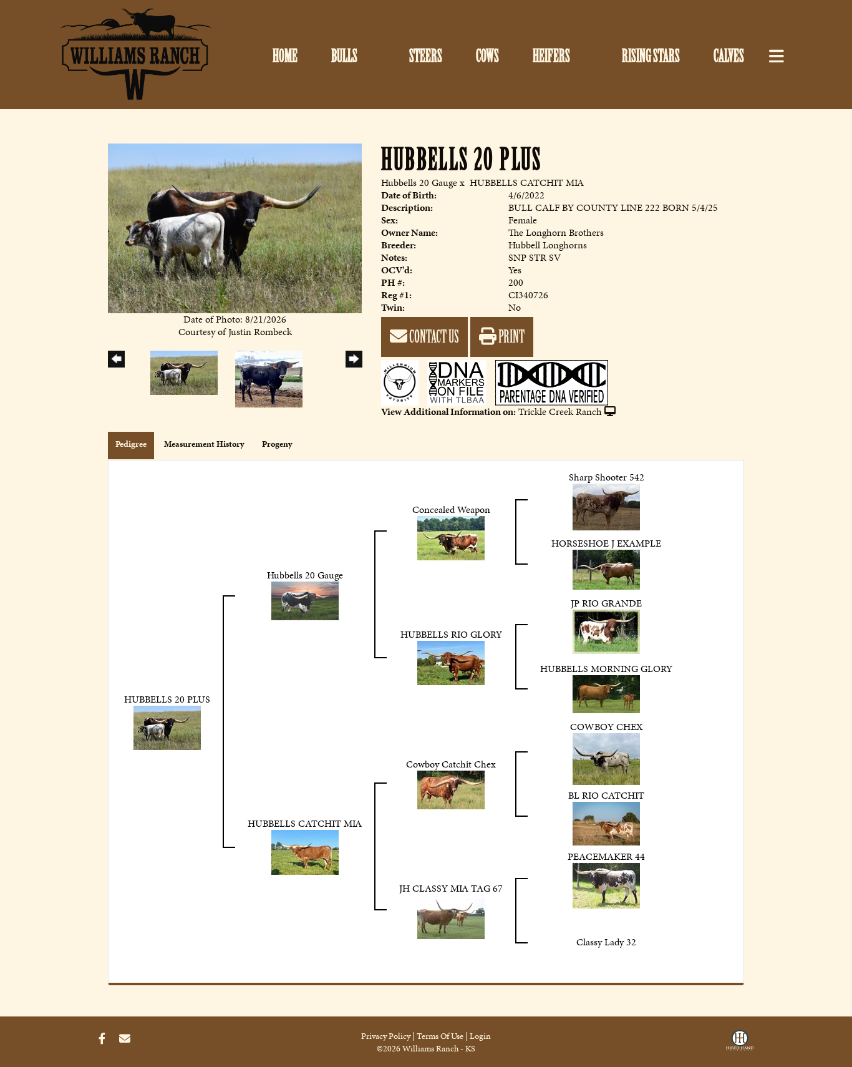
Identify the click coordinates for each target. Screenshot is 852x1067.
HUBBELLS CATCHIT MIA (527, 182)
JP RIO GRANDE (606, 603)
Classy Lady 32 (606, 942)
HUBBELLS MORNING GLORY (606, 668)
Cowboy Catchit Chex (451, 764)
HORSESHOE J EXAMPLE (606, 543)
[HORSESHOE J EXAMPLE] (606, 568)
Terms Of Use (440, 1036)
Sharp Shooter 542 (606, 477)
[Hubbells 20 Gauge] (305, 599)
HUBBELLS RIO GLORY (451, 634)
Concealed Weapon (451, 509)
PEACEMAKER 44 (606, 856)
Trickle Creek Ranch (560, 411)
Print (510, 336)
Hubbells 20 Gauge (419, 182)
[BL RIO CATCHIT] (606, 822)
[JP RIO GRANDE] (606, 630)
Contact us (433, 336)
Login (480, 1036)
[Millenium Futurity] (403, 381)
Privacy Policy (385, 1036)
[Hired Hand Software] (739, 1044)
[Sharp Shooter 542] (606, 506)
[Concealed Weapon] (451, 537)
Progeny (277, 444)
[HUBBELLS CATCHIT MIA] (305, 851)
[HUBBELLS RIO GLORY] (451, 662)
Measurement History (204, 444)
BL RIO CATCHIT (606, 795)
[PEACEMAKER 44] (606, 884)
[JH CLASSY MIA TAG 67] (451, 916)
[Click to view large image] (235, 227)
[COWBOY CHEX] (606, 758)
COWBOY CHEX (606, 726)
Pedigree (131, 444)
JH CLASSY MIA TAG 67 (451, 888)
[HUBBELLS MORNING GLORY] (606, 693)
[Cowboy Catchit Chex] (451, 789)
